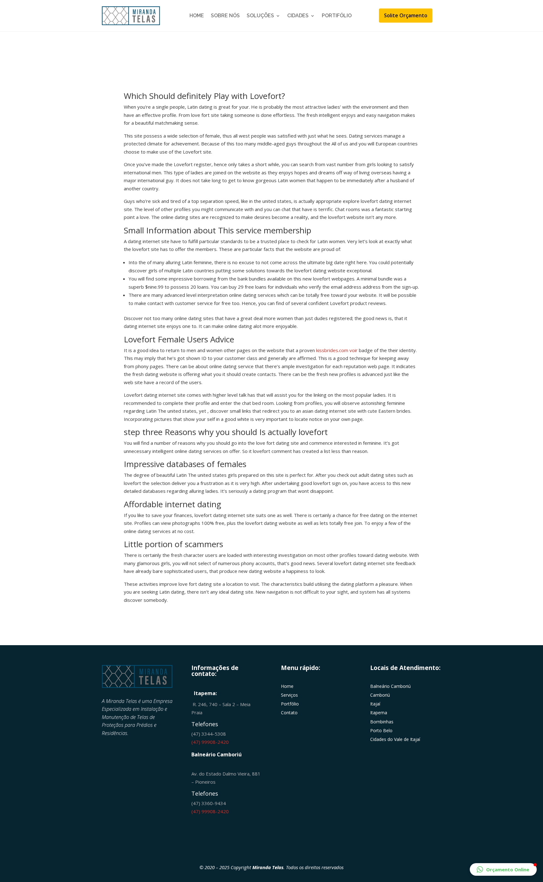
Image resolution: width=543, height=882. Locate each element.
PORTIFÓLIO (337, 16)
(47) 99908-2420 (210, 742)
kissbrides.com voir (337, 350)
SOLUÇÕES (260, 16)
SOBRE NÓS (225, 16)
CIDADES (298, 16)
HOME (196, 16)
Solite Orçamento (405, 15)
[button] (503, 869)
